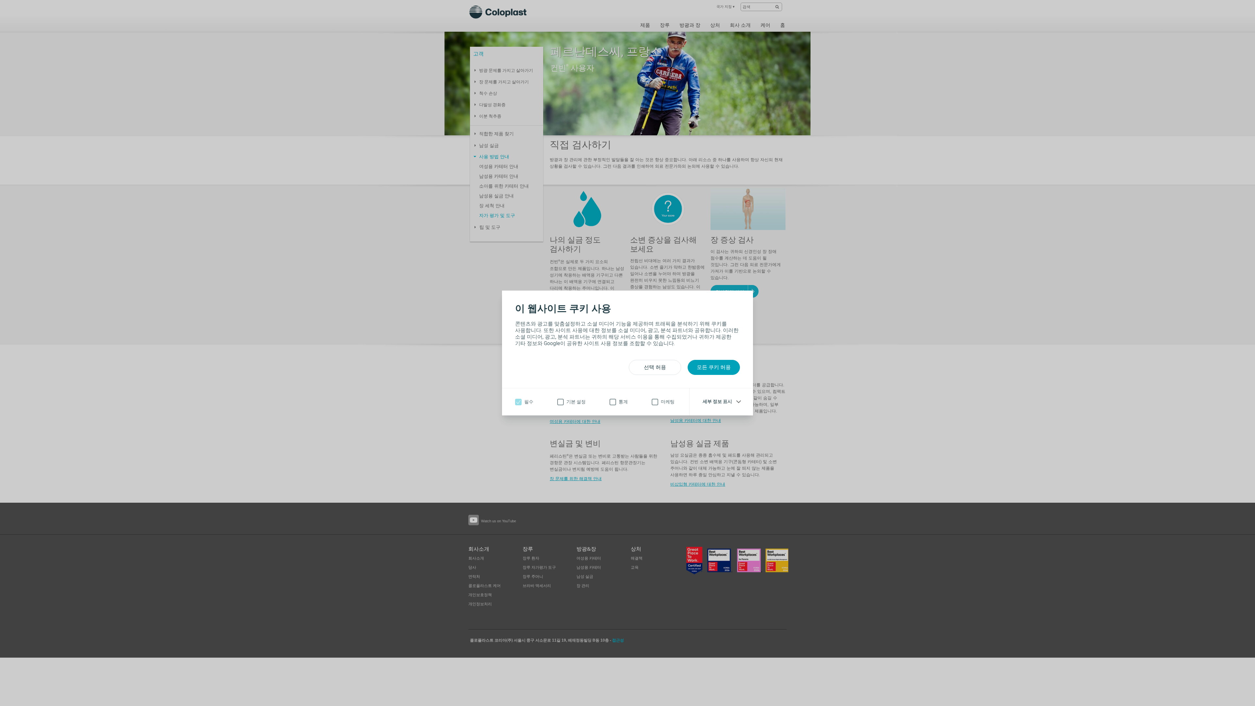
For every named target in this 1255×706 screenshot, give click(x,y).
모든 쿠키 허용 (714, 367)
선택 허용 (655, 367)
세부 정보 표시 (717, 401)
